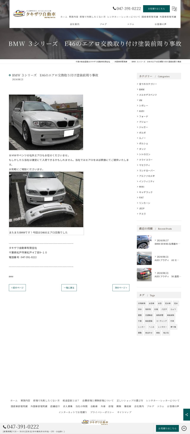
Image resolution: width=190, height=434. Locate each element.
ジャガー (143, 127)
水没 (160, 303)
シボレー (143, 105)
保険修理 (159, 315)
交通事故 (149, 315)
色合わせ (149, 332)
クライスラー (146, 159)
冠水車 (168, 303)
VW (140, 100)
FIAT (141, 197)
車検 (158, 332)
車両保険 (170, 315)
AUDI (141, 110)
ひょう (173, 309)
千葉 (140, 321)
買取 (140, 332)
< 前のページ (17, 287)
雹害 (140, 315)
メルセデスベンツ (148, 94)
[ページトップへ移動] (184, 428)
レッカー (141, 327)
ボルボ (142, 132)
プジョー (143, 121)
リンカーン (144, 202)
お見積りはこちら (156, 8)
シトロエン (144, 154)
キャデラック (146, 192)
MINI (141, 186)
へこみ (151, 327)
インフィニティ (147, 181)
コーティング (161, 321)
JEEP (141, 208)
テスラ (142, 213)
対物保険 (141, 303)
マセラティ (144, 165)
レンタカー (162, 327)
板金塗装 (149, 321)
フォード (143, 116)
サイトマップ (124, 412)
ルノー (142, 137)
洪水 (140, 309)
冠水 (176, 303)
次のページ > (121, 287)
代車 (172, 321)
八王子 (164, 309)
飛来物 (148, 309)
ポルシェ (143, 143)
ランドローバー (147, 170)
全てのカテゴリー (148, 83)
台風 (156, 309)
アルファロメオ (147, 175)
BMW (11, 276)
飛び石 (166, 332)
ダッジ (142, 148)
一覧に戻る (69, 287)
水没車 (151, 303)
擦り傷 (173, 327)
